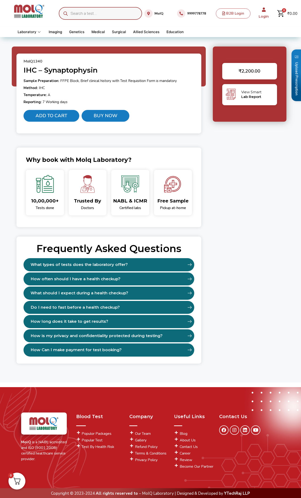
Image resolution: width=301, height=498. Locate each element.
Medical (98, 32)
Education (175, 32)
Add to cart (51, 116)
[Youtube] (255, 430)
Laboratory (27, 32)
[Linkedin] (245, 430)
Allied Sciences (146, 32)
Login (264, 16)
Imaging (55, 32)
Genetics (76, 32)
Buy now (105, 116)
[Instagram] (234, 430)
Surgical (119, 32)
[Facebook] (224, 430)
